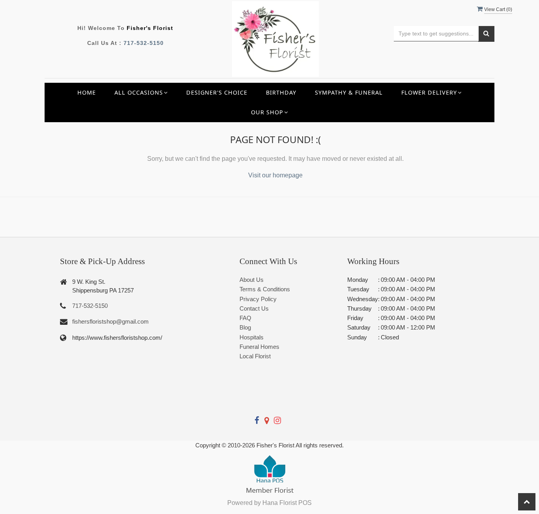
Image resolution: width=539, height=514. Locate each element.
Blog (245, 327)
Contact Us (254, 308)
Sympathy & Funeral (349, 92)
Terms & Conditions (265, 289)
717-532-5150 (144, 43)
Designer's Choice (216, 92)
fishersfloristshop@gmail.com (110, 321)
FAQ (245, 318)
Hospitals (252, 337)
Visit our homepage (275, 175)
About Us (252, 279)
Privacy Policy (258, 299)
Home (86, 92)
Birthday (281, 92)
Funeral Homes (259, 346)
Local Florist (255, 356)
